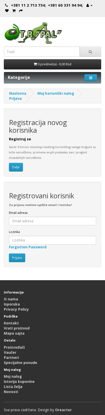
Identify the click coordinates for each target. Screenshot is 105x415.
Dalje (16, 167)
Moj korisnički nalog (55, 93)
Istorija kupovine (19, 381)
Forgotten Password (27, 247)
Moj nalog (13, 376)
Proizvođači (14, 347)
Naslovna (17, 93)
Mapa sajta (14, 333)
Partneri (11, 357)
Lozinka (14, 232)
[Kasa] (21, 10)
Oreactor (63, 409)
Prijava (15, 98)
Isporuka (12, 304)
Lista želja (13, 386)
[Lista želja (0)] (7, 10)
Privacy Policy (16, 309)
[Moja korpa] (14, 10)
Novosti (11, 391)
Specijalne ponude (20, 362)
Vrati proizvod (17, 328)
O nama (11, 299)
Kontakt (11, 323)
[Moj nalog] (89, 5)
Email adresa (18, 213)
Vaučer (10, 352)
